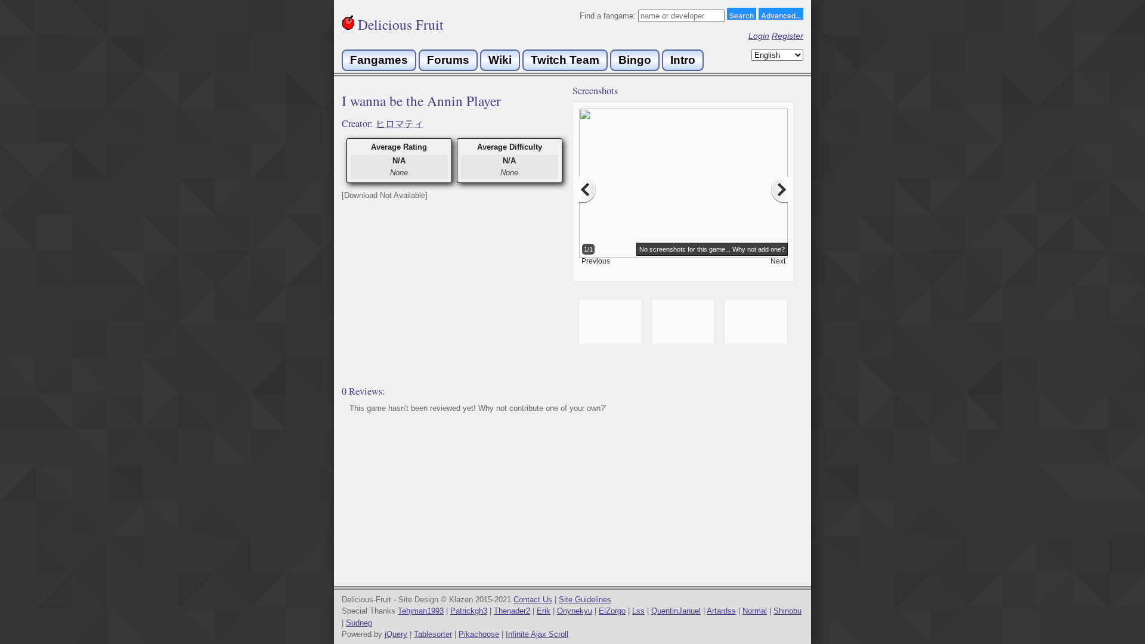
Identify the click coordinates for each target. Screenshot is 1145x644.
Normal (754, 610)
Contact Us (532, 599)
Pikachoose (479, 634)
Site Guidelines (585, 599)
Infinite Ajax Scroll (537, 634)
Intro (682, 60)
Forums (448, 60)
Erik (543, 610)
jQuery (396, 634)
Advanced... (781, 15)
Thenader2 (512, 610)
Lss (638, 610)
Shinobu (787, 610)
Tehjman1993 (421, 610)
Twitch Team (565, 60)
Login (758, 36)
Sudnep (359, 622)
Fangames (379, 60)
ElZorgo (612, 610)
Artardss (721, 610)
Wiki (500, 60)
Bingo (634, 60)
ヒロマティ (399, 123)
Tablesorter (433, 634)
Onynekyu (574, 610)
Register (787, 36)
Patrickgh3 (468, 610)
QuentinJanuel (676, 610)
